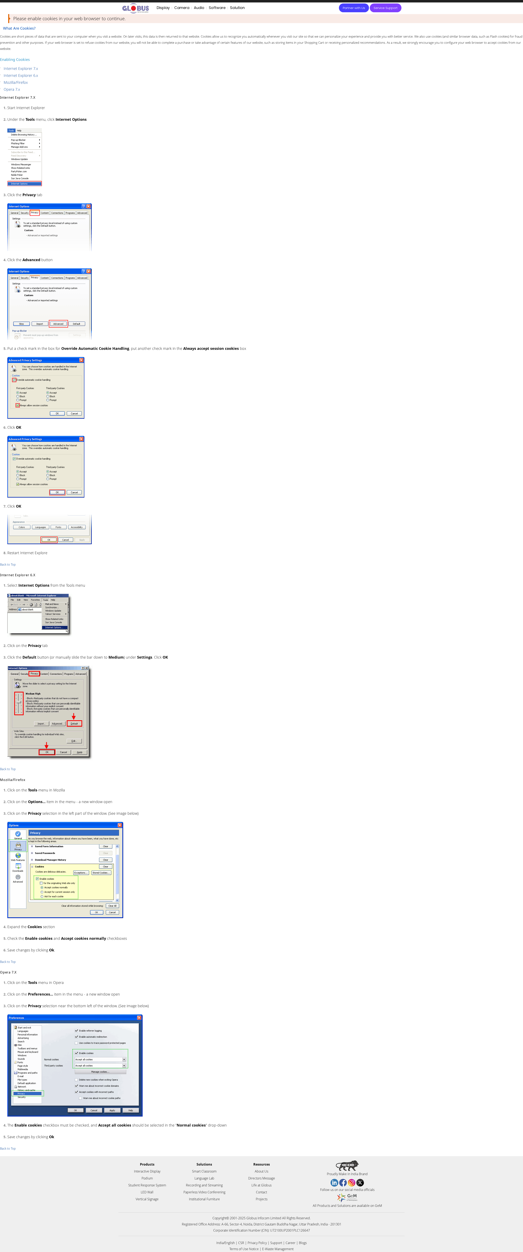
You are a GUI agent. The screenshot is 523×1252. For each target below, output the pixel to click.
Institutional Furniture (204, 1199)
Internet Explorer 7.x (21, 68)
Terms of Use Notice (244, 1249)
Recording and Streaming (204, 1185)
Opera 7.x (12, 89)
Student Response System (147, 1185)
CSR (241, 1243)
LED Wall (147, 1192)
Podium (147, 1178)
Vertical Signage (147, 1199)
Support (276, 1243)
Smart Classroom (204, 1171)
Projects (261, 1199)
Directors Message (261, 1178)
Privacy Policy (257, 1243)
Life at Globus (261, 1185)
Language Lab (204, 1178)
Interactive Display (147, 1171)
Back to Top (8, 564)
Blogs (303, 1243)
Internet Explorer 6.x (21, 75)
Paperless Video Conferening (204, 1192)
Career (290, 1243)
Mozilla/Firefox (16, 82)
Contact (261, 1192)
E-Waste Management (278, 1249)
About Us (261, 1171)
